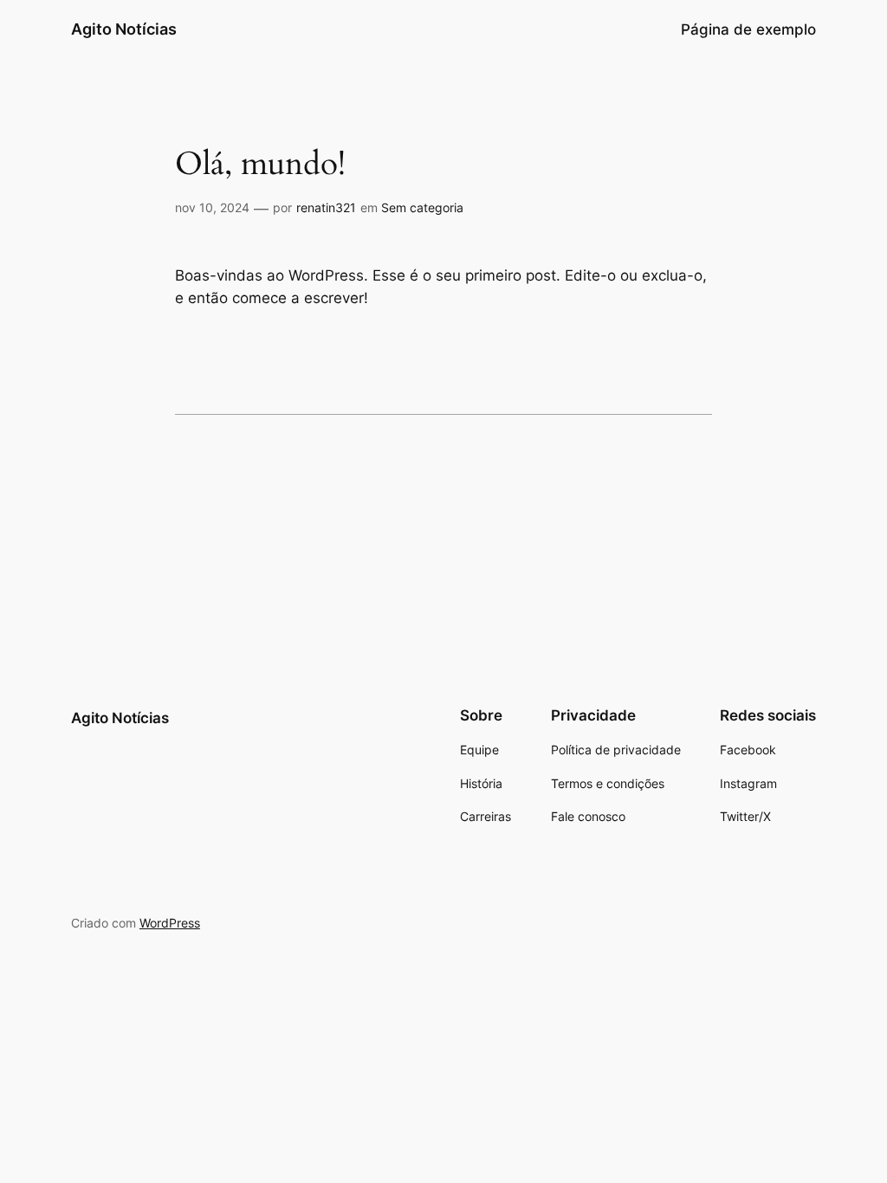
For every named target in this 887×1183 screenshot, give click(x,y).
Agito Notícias (124, 29)
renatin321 (326, 207)
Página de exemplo (748, 29)
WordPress (169, 922)
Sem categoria (422, 207)
